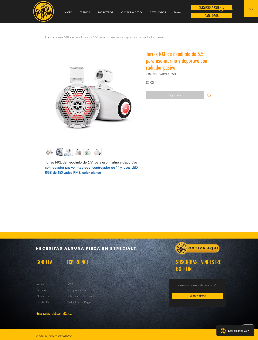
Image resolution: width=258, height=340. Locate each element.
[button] (251, 8)
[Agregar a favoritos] (209, 95)
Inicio (48, 37)
